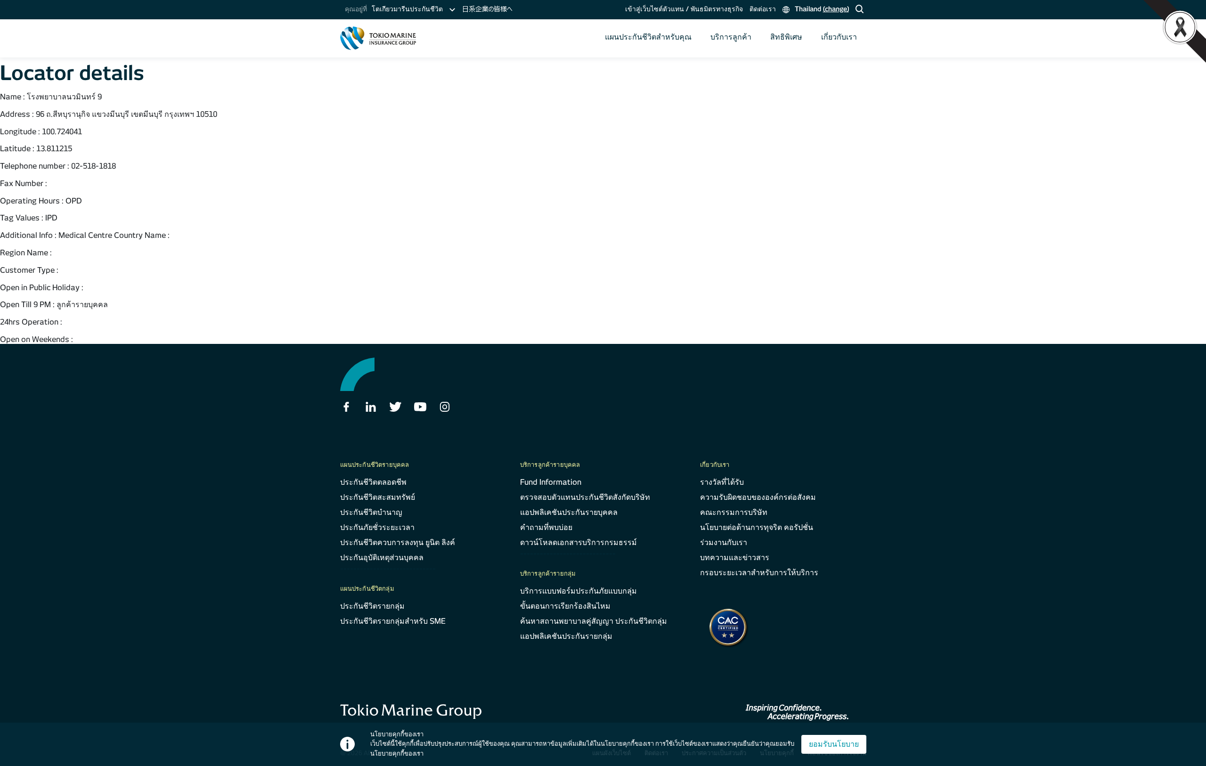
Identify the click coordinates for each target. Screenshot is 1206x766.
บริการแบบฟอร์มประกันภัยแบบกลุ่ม (578, 591)
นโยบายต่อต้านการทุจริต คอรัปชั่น (756, 527)
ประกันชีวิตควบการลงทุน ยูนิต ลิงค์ (397, 542)
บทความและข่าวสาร (734, 557)
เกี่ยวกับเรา (839, 37)
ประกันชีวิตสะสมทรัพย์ (377, 497)
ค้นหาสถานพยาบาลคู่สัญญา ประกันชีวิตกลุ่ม (593, 621)
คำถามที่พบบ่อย (546, 527)
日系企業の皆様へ (487, 9)
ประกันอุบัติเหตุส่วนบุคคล (382, 557)
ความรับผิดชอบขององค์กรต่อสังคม (758, 497)
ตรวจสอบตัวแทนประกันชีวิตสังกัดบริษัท (585, 497)
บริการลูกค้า (730, 37)
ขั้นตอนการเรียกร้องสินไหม (565, 606)
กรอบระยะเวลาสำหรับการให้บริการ (759, 572)
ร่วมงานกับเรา (723, 542)
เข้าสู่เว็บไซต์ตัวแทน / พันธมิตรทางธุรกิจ (684, 9)
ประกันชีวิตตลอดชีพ (373, 482)
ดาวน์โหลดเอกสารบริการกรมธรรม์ (578, 542)
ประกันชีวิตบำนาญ (371, 512)
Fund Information (550, 482)
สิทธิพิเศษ (786, 37)
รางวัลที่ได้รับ (722, 482)
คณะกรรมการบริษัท (733, 512)
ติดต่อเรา (763, 9)
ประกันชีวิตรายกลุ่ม (372, 606)
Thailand (821, 9)
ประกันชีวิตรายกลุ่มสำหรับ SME (393, 621)
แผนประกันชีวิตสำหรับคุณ (648, 37)
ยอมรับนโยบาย (834, 744)
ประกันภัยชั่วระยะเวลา (377, 527)
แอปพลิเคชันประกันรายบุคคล (569, 512)
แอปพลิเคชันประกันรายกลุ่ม (566, 636)
